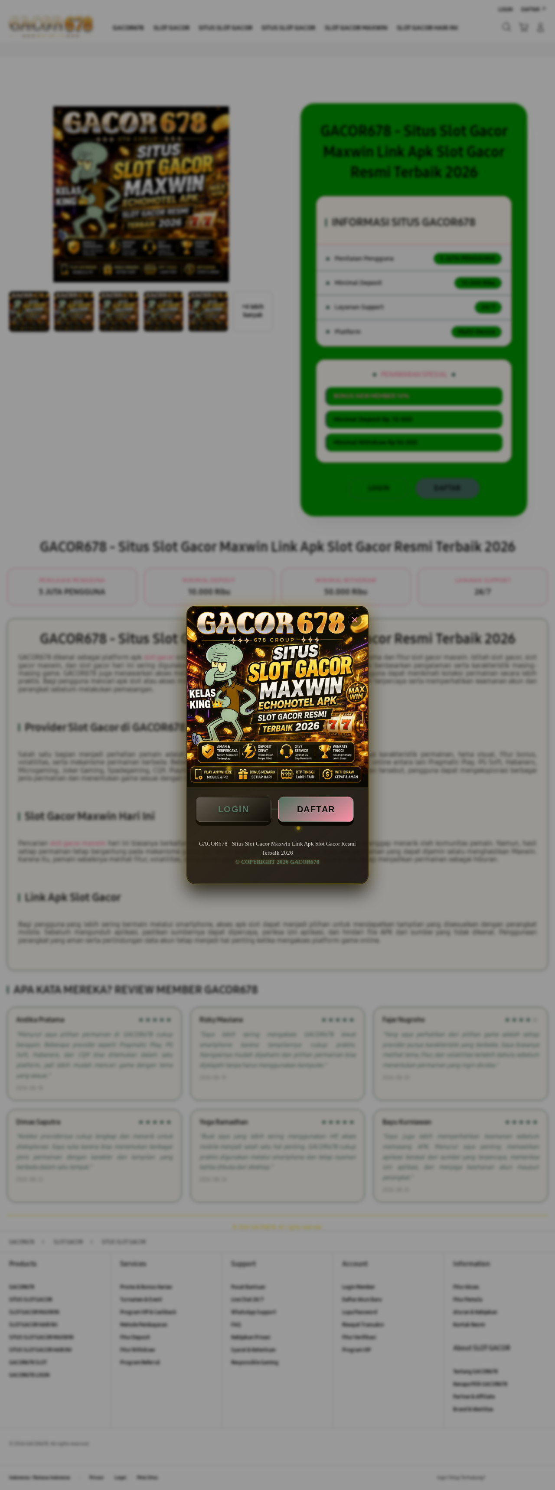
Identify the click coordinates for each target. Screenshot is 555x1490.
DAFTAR (316, 809)
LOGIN (233, 809)
